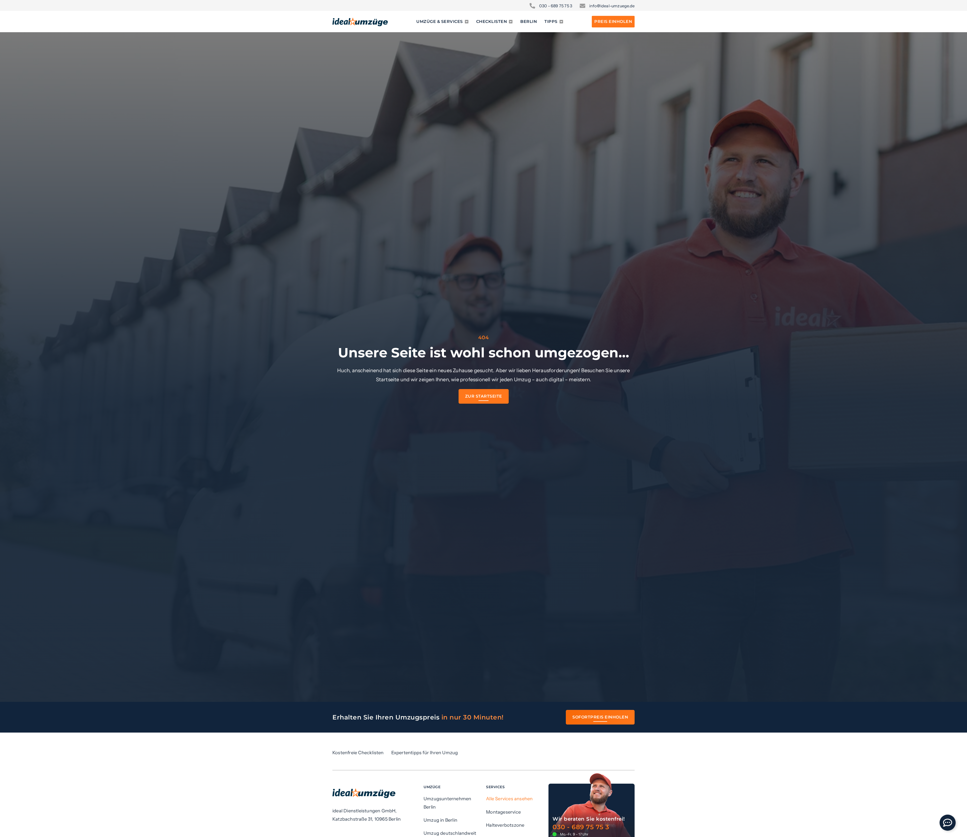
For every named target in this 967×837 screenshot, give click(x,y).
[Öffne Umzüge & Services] (467, 22)
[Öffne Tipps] (561, 22)
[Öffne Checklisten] (511, 22)
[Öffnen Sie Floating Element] (948, 823)
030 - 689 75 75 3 (580, 827)
